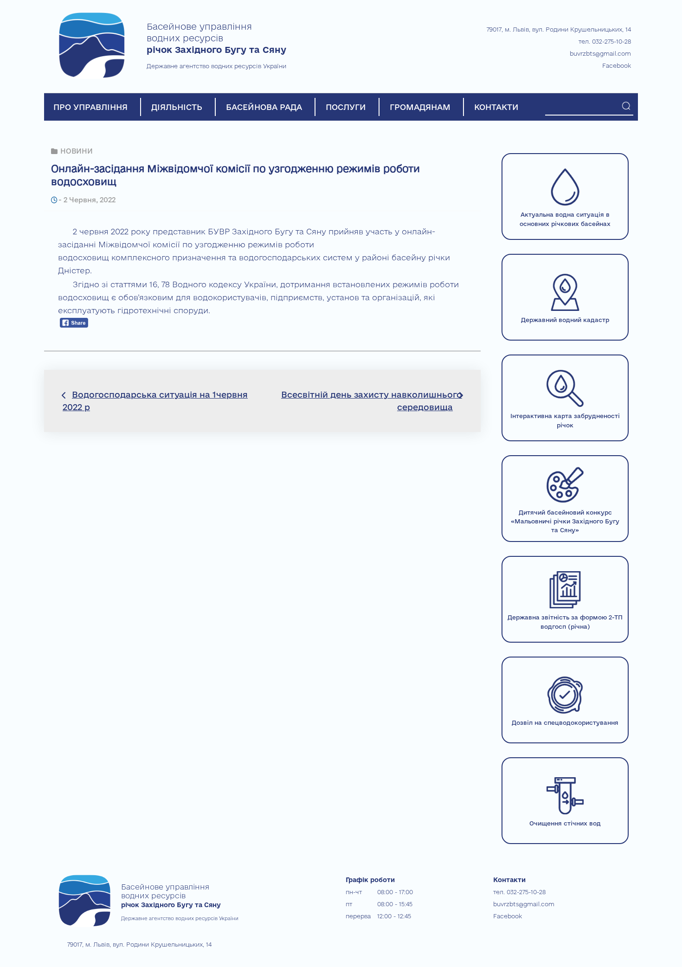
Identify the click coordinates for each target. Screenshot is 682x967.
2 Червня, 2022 (90, 200)
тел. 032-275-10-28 (605, 41)
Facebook (616, 65)
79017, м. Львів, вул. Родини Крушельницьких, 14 (559, 29)
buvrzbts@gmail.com (600, 53)
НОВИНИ (76, 151)
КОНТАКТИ (496, 107)
